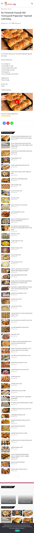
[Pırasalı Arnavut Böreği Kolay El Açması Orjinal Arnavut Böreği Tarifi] (5, 343)
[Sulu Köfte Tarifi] (5, 336)
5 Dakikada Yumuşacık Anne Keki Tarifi (21, 409)
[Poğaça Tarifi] (10, 3)
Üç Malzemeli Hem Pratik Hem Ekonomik (21, 440)
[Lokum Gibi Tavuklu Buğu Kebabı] (5, 180)
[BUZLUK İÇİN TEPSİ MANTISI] (5, 428)
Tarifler (9, 9)
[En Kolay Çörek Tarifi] (5, 386)
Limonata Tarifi (15, 198)
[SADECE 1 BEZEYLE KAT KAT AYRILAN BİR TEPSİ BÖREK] (5, 398)
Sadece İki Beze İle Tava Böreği (19, 205)
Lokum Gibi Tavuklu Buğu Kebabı (19, 179)
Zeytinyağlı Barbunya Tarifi (18, 415)
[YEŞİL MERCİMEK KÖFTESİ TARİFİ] (5, 276)
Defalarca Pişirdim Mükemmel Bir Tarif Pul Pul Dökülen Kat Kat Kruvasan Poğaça (21, 137)
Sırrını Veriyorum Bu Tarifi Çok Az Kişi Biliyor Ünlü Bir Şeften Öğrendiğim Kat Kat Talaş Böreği (21, 145)
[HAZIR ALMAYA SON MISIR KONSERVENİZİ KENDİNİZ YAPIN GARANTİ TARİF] (5, 282)
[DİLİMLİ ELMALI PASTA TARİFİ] (5, 392)
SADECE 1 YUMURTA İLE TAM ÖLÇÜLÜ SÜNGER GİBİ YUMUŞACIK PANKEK (20, 270)
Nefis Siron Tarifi (15, 234)
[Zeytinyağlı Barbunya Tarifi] (5, 416)
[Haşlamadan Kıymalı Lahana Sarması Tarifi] (5, 421)
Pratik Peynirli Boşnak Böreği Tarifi (20, 165)
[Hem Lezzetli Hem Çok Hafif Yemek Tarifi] (5, 322)
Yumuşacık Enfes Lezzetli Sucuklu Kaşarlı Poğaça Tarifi (21, 314)
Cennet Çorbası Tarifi (16, 191)
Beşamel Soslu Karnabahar (18, 462)
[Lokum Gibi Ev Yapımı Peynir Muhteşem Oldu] (5, 174)
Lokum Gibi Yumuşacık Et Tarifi (19, 363)
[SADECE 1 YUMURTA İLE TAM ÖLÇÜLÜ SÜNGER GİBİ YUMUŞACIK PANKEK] (5, 270)
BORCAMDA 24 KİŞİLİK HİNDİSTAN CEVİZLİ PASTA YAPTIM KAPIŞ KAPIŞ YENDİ (21, 288)
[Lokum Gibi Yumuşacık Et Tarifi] (5, 365)
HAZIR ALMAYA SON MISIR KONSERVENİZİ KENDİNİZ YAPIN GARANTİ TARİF (21, 282)
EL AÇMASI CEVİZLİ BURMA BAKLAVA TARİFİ (22, 403)
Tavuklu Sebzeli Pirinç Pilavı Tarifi (19, 370)
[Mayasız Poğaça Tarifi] (5, 250)
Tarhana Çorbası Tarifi (8, 502)
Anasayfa (4, 9)
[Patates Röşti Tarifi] (5, 257)
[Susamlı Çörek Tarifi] (5, 301)
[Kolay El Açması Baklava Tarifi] (5, 294)
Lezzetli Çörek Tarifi (16, 306)
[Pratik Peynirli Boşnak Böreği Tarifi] (5, 167)
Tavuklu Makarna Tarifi (17, 241)
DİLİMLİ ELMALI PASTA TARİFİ (18, 391)
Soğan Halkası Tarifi (16, 158)
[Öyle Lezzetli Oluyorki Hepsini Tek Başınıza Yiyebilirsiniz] (5, 221)
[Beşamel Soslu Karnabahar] (5, 464)
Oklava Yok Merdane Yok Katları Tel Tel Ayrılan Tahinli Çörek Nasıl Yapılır (21, 349)
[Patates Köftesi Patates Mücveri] (5, 471)
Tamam (17, 530)
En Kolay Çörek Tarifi (16, 384)
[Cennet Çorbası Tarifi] (5, 193)
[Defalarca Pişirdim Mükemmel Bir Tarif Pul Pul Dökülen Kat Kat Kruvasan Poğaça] (5, 138)
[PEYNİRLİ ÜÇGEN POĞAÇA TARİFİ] (5, 435)
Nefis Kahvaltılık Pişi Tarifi (17, 212)
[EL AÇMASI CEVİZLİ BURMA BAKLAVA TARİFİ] (5, 404)
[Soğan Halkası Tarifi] (5, 160)
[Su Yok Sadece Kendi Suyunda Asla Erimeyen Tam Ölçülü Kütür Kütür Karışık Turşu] (5, 228)
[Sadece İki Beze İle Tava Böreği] (5, 207)
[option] (8, 497)
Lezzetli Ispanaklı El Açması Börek (20, 327)
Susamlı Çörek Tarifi (16, 299)
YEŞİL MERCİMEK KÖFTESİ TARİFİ (19, 275)
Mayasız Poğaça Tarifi (16, 248)
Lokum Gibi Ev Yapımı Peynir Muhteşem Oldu (21, 172)
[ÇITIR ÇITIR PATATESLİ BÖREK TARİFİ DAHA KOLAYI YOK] (5, 153)
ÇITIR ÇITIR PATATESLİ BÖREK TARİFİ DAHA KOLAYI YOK (21, 152)
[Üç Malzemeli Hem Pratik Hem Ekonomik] (5, 442)
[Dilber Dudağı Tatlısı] (5, 186)
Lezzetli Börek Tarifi (25, 502)
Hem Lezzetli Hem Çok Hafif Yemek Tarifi (21, 320)
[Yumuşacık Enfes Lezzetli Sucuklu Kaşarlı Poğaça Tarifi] (5, 315)
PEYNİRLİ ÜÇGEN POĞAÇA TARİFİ (19, 433)
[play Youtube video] (17, 102)
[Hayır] (32, 528)
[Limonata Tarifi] (5, 200)
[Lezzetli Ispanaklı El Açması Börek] (5, 329)
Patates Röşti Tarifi (16, 255)
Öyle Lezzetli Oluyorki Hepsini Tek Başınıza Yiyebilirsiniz (20, 220)
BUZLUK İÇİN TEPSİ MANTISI (18, 426)
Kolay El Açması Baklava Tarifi (18, 293)
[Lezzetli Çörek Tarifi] (5, 308)
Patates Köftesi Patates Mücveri (19, 469)
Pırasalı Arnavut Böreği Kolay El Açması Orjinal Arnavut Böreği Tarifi (21, 342)
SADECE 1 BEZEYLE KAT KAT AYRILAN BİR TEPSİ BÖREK (21, 397)
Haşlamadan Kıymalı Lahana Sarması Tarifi (20, 421)
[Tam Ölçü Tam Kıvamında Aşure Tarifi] (5, 358)
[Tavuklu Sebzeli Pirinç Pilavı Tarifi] (5, 372)
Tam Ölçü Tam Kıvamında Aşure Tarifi (20, 355)
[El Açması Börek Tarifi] (5, 264)
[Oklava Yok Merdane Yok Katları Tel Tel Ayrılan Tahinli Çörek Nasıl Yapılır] (5, 351)
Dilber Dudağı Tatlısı (16, 185)
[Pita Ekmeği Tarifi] (5, 379)
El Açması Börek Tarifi (16, 262)
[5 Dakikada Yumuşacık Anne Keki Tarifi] (5, 410)
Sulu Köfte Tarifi (15, 334)
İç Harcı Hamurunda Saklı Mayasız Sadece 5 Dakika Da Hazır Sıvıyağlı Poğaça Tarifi (20, 456)
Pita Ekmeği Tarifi (15, 377)
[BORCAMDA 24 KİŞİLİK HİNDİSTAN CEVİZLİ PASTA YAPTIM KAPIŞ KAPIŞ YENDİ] (5, 288)
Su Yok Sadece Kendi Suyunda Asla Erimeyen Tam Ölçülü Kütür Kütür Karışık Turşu (21, 227)
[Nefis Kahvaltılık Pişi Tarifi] (5, 214)
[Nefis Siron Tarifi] (5, 236)
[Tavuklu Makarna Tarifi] (5, 243)
